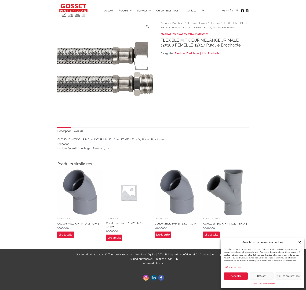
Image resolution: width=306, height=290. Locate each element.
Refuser (261, 276)
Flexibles (215, 23)
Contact (191, 10)
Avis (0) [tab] (78, 131)
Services (142, 10)
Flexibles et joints (197, 23)
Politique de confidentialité (181, 254)
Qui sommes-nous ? (168, 10)
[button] (299, 242)
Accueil (108, 10)
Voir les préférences (288, 276)
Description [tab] (64, 131)
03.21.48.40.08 (230, 10)
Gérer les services (233, 267)
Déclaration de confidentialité (262, 284)
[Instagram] (247, 10)
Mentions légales (145, 254)
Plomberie (178, 23)
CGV (160, 254)
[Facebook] (242, 10)
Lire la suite (66, 234)
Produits (123, 10)
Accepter (236, 276)
